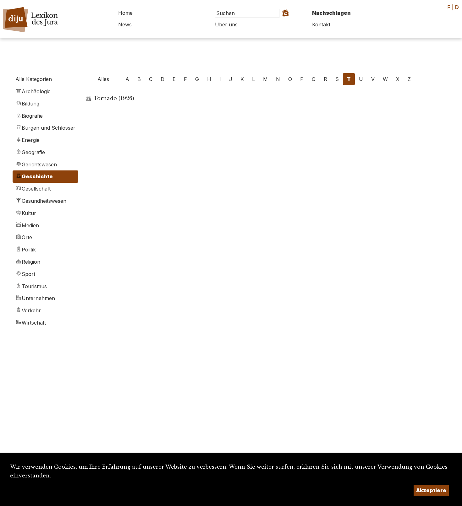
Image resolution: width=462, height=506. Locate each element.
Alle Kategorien (33, 79)
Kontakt (321, 24)
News (125, 24)
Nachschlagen (331, 13)
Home (125, 13)
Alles (103, 79)
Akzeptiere (431, 490)
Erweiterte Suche (278, 22)
